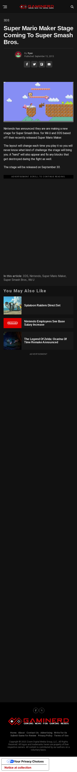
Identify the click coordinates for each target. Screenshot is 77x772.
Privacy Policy (45, 735)
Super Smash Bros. (15, 279)
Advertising (46, 733)
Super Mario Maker (54, 276)
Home (13, 733)
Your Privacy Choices (29, 761)
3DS (25, 276)
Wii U (31, 279)
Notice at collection (17, 767)
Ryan (30, 53)
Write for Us (60, 733)
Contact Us (33, 733)
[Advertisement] (38, 218)
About (21, 733)
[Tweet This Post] (34, 64)
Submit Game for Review (23, 735)
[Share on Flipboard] (41, 64)
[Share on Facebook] (27, 64)
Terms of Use (61, 735)
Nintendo (35, 276)
